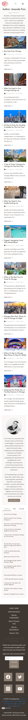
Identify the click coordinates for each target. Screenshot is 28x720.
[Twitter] (20, 677)
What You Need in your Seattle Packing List (12, 202)
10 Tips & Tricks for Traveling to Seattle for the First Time (14, 126)
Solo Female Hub (14, 622)
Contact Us (20, 704)
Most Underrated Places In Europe (13, 575)
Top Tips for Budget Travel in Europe (14, 594)
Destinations (14, 612)
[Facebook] (8, 677)
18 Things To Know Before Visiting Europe (13, 589)
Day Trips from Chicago (12, 51)
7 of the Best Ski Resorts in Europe (13, 579)
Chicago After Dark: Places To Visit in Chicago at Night (15, 317)
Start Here (14, 608)
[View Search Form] (15, 4)
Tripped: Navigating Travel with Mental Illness (13, 241)
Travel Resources (14, 628)
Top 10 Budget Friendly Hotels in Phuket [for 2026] (12, 567)
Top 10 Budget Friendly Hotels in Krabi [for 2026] (12, 561)
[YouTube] (20, 689)
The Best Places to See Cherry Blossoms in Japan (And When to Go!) (13, 545)
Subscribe (14, 662)
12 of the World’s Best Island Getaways (12, 552)
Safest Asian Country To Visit (11, 556)
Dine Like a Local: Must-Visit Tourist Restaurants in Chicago (13, 524)
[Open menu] (22, 3)
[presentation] (15, 42)
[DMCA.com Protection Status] (14, 708)
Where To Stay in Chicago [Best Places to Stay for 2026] (15, 354)
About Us (11, 706)
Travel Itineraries (14, 616)
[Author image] (5, 54)
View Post (8, 69)
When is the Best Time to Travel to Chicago (13, 278)
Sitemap (17, 706)
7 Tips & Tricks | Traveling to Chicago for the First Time (14, 165)
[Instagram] (8, 689)
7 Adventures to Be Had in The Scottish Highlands (12, 583)
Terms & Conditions (13, 701)
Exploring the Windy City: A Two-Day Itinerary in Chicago (14, 391)
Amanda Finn (11, 54)
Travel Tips (14, 633)
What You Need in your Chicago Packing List (12, 89)
